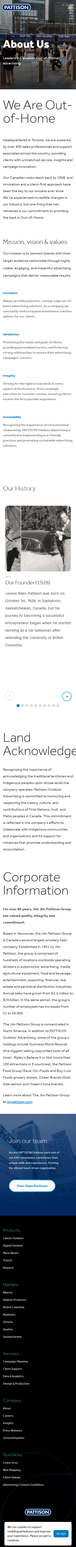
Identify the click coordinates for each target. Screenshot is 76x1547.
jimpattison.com (19, 1101)
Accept (61, 1533)
